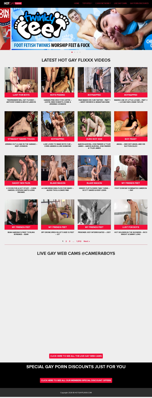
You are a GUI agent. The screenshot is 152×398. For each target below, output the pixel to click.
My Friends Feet (131, 183)
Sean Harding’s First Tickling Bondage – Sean (21, 233)
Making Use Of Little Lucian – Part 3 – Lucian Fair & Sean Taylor (130, 101)
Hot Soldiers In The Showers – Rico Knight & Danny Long (130, 233)
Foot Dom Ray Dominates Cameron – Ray (131, 189)
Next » (87, 241)
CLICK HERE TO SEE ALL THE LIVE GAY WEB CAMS (76, 356)
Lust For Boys (21, 95)
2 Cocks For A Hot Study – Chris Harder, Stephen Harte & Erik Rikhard (21, 190)
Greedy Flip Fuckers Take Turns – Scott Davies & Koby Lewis (94, 189)
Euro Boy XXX (94, 139)
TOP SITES (86, 3)
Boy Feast (131, 139)
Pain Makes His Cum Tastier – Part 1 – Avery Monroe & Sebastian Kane (94, 101)
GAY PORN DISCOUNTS (139, 3)
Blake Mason (57, 183)
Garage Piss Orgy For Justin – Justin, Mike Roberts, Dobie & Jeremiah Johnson (58, 102)
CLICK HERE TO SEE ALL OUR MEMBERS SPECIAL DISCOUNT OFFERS (76, 380)
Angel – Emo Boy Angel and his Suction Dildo (131, 145)
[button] (72, 52)
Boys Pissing (57, 95)
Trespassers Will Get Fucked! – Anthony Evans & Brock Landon (21, 101)
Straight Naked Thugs (21, 139)
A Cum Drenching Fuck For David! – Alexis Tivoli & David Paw (58, 189)
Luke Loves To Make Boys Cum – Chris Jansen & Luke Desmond (57, 145)
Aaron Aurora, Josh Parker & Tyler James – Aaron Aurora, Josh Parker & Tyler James (94, 146)
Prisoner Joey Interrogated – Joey (94, 232)
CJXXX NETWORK (102, 3)
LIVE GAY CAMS (120, 3)
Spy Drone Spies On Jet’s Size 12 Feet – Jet (57, 233)
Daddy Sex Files (21, 183)
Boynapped (94, 95)
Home (77, 3)
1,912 (78, 241)
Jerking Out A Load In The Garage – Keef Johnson (21, 145)
